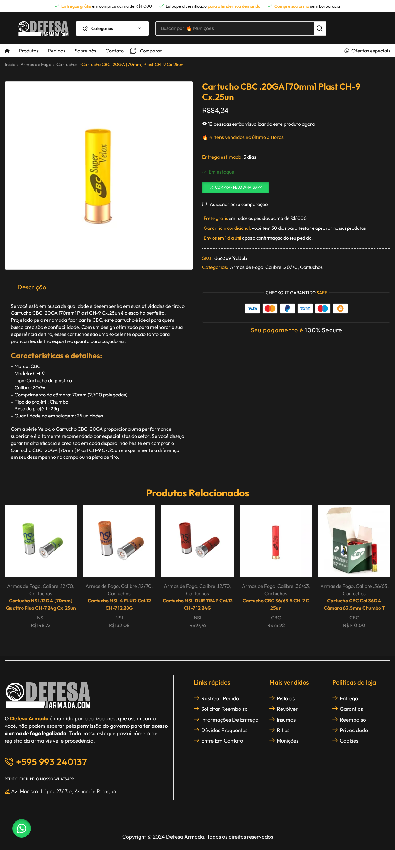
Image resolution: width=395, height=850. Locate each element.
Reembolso (353, 719)
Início (10, 64)
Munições (287, 740)
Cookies (349, 740)
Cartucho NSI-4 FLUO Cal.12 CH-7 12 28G (119, 604)
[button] (146, 50)
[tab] (99, 287)
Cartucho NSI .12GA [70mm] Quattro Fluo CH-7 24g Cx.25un (41, 604)
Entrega (349, 698)
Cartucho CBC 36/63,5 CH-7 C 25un (276, 604)
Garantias (351, 709)
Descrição (31, 287)
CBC (276, 617)
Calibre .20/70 (281, 267)
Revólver (287, 709)
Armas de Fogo (35, 64)
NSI (40, 617)
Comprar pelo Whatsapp (238, 187)
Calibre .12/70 (58, 586)
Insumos (286, 719)
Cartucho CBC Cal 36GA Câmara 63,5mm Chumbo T (354, 604)
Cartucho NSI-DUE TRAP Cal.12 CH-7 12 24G (198, 604)
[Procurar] (320, 28)
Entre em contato (222, 740)
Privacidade (354, 730)
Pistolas (286, 698)
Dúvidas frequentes (224, 730)
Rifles (283, 730)
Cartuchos (66, 64)
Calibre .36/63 (293, 586)
